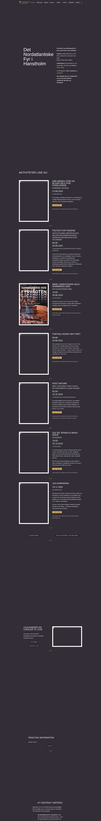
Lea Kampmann (60, 483)
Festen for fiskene (63, 230)
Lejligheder (71, 2)
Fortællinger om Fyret (66, 334)
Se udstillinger (34, 535)
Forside (33, 2)
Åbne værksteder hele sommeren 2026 (66, 285)
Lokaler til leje (34, 645)
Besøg (58, 2)
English (78, 2)
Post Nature (59, 383)
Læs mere (57, 205)
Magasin (46, 2)
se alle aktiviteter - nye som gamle (67, 535)
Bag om (52, 2)
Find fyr (50, 745)
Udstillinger (39, 2)
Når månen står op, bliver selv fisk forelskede (63, 183)
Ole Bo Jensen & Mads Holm (65, 434)
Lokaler (65, 2)
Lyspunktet (60, 73)
